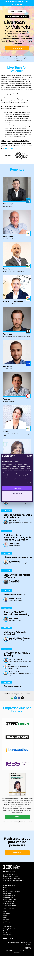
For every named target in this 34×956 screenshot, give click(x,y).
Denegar (17, 498)
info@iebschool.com (10, 871)
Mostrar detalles (24, 483)
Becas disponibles (8, 934)
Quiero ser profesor (8, 903)
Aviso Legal (11, 942)
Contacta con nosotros (9, 931)
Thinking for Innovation (9, 905)
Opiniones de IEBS (8, 897)
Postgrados (6, 913)
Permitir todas (17, 488)
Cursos (5, 917)
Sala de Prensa (7, 893)
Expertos (5, 915)
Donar (17, 817)
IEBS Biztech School (8, 888)
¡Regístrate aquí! (12, 148)
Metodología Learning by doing (11, 891)
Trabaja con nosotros (9, 901)
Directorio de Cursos (9, 923)
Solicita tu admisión (8, 933)
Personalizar (16, 493)
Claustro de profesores (9, 890)
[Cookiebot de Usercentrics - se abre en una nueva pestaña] (25, 456)
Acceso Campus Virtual (9, 899)
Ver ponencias (17, 48)
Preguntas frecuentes (9, 895)
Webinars (5, 921)
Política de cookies (20, 942)
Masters (5, 911)
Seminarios (6, 919)
